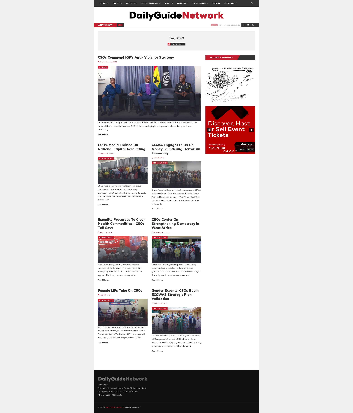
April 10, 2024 (106, 232)
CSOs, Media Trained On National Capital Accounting (121, 147)
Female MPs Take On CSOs (120, 290)
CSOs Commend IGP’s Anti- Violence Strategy (136, 57)
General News (106, 159)
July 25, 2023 (105, 295)
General (103, 67)
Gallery (181, 3)
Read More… (103, 134)
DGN (214, 3)
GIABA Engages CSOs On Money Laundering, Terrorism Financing (176, 149)
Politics (117, 3)
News (103, 3)
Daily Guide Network (114, 407)
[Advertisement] (226, 199)
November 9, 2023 (161, 232)
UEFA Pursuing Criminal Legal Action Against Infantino (168, 25)
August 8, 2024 (106, 153)
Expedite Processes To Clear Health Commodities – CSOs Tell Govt (121, 223)
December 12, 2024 (108, 62)
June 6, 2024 (159, 158)
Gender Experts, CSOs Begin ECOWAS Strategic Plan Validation (175, 294)
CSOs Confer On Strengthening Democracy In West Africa (175, 223)
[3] (230, 151)
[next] (251, 130)
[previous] (209, 130)
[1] (224, 151)
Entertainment (149, 3)
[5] (236, 151)
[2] (227, 151)
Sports (169, 3)
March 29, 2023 (160, 303)
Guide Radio (199, 3)
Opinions (229, 3)
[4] (233, 151)
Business (131, 3)
